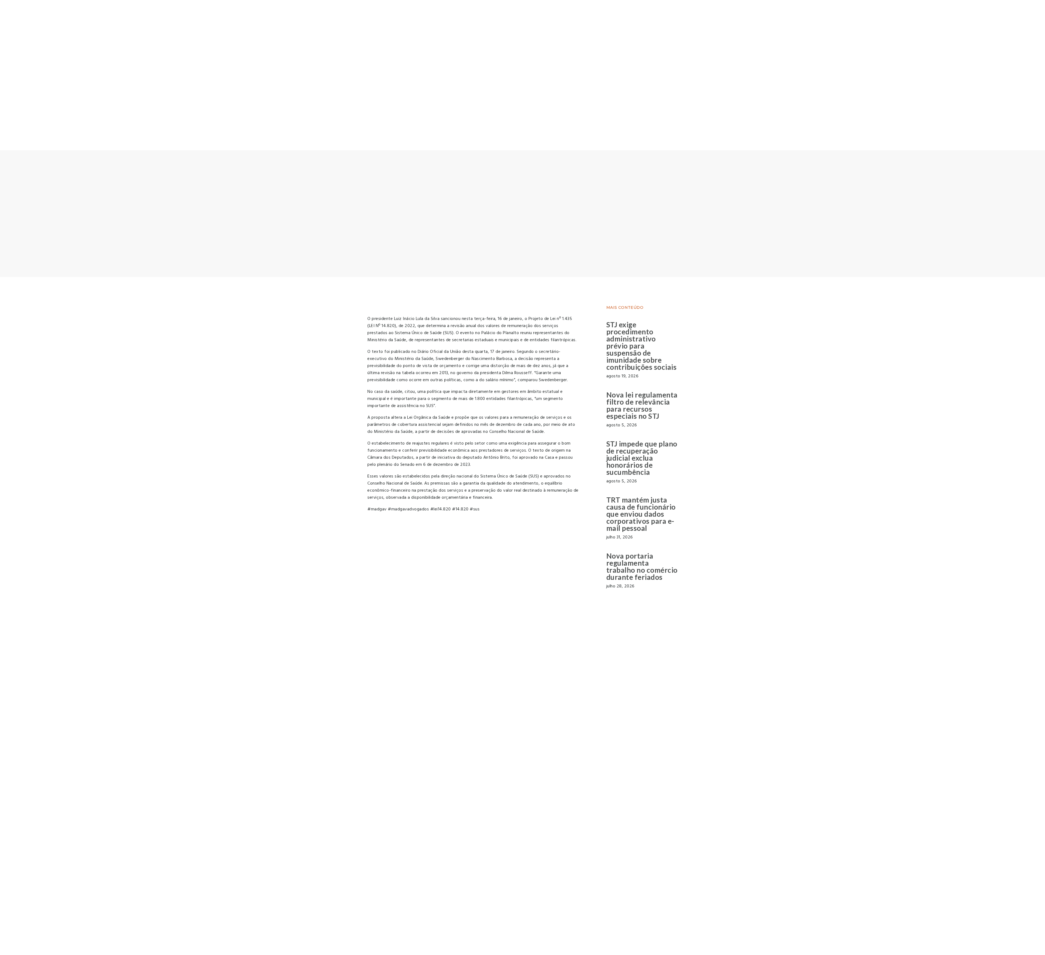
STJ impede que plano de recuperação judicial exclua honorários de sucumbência (641, 457)
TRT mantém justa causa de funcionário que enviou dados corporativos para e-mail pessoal (641, 513)
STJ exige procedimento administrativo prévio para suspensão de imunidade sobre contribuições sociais (641, 345)
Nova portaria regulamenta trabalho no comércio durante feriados (642, 566)
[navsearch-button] (2, 132)
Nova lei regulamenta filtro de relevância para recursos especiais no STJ (642, 405)
